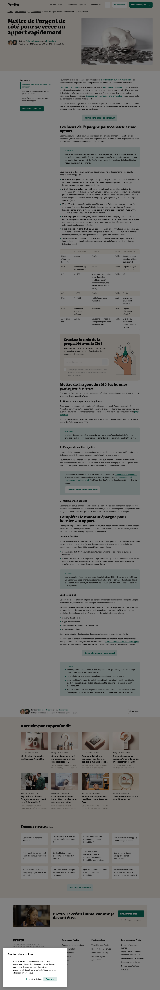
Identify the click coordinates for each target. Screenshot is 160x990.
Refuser (39, 979)
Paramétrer (31, 979)
